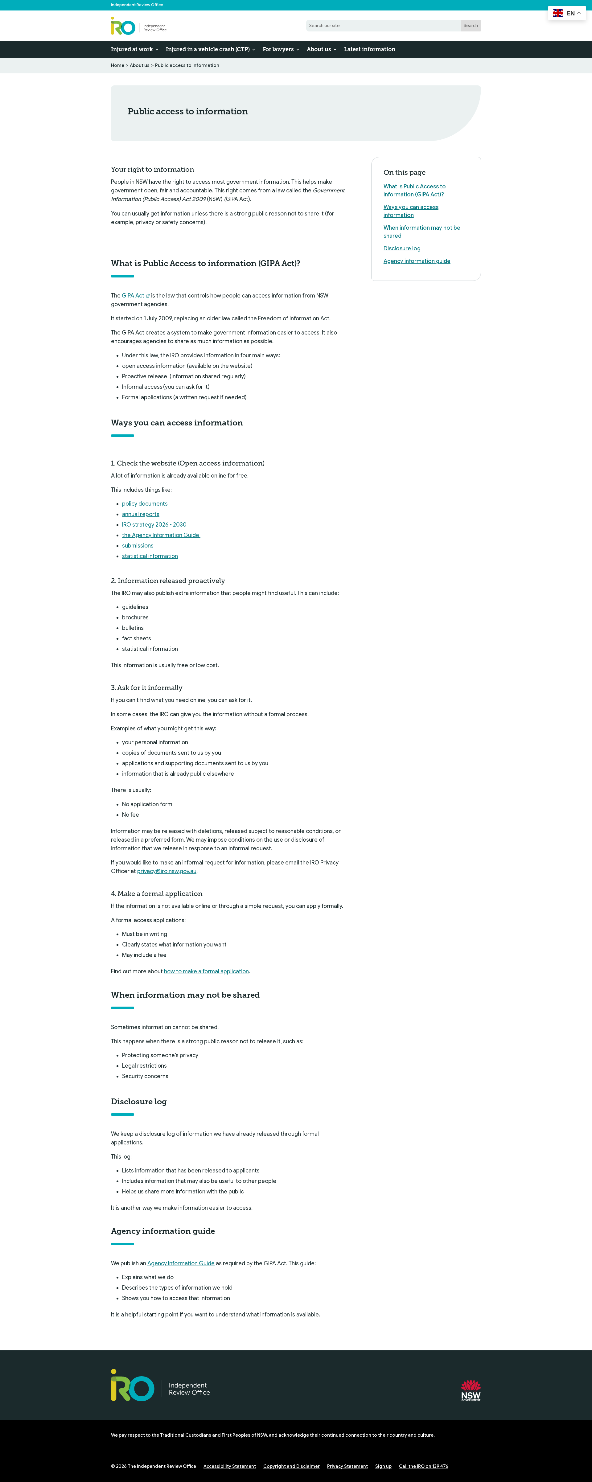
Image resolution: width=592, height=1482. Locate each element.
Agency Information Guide (181, 1263)
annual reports (140, 514)
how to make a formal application (206, 971)
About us (319, 49)
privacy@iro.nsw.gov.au (166, 871)
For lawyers (278, 49)
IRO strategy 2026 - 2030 (154, 524)
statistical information (150, 556)
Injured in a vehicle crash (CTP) (208, 49)
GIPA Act (133, 295)
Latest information (369, 49)
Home (117, 65)
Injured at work (132, 49)
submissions (138, 545)
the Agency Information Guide (161, 535)
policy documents (145, 503)
